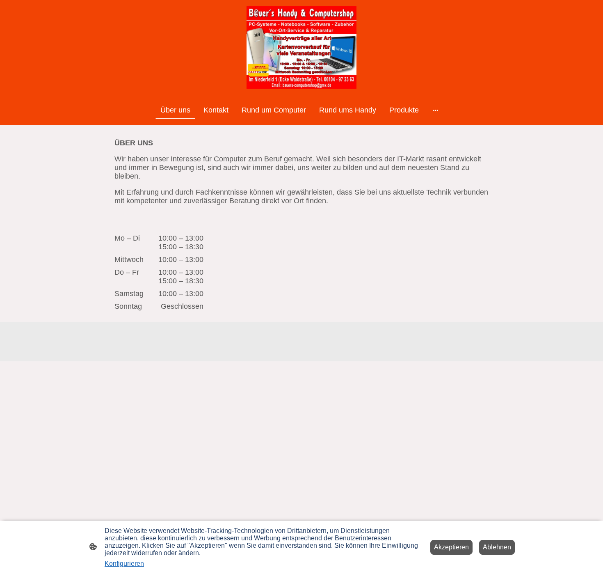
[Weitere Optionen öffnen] (435, 110)
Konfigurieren (124, 563)
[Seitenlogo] (302, 47)
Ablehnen (497, 547)
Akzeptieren (451, 547)
